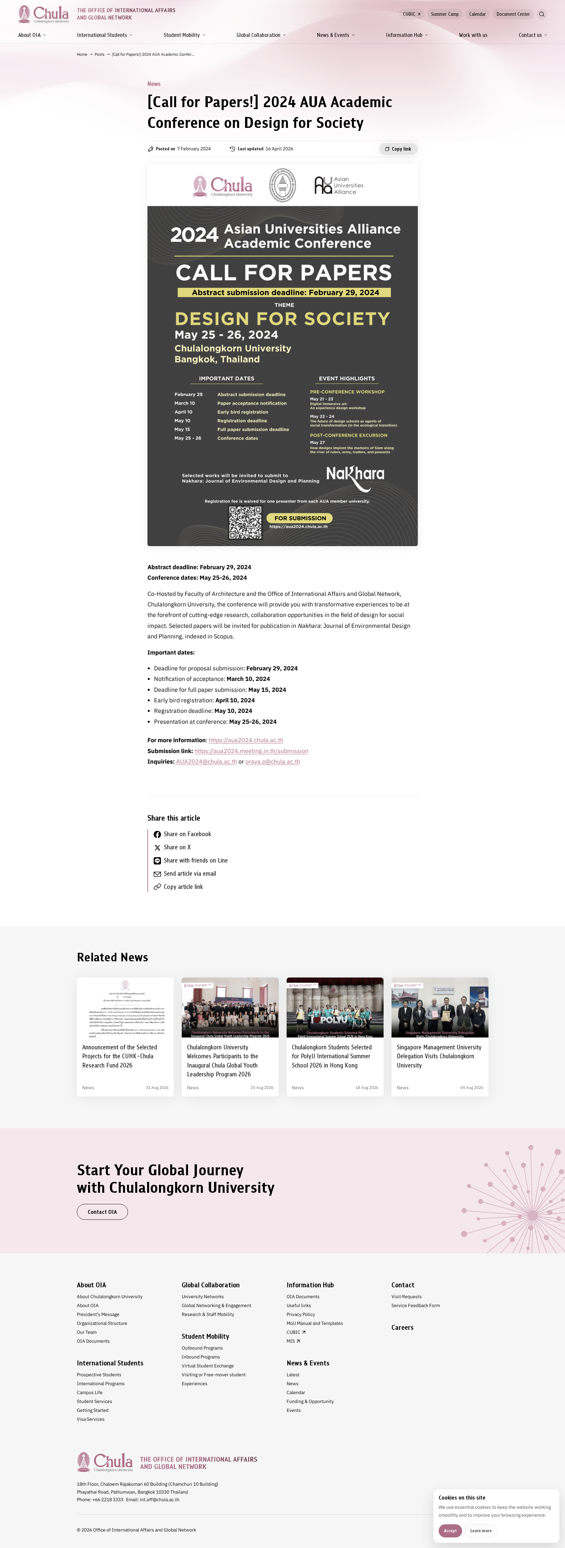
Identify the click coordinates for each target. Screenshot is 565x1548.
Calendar (477, 14)
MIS (291, 1341)
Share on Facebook (187, 834)
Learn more (481, 1530)
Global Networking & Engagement (216, 1305)
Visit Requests (407, 1297)
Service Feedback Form (416, 1305)
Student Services (94, 1401)
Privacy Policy (301, 1314)
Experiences (194, 1384)
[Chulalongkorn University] (167, 1462)
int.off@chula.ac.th (159, 1500)
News (292, 1384)
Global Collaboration (258, 35)
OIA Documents (93, 1341)
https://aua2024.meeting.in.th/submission (251, 751)
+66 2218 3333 (107, 1500)
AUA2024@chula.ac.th (206, 761)
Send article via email (190, 873)
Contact (403, 1285)
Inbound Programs (201, 1357)
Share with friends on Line (196, 860)
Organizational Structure (102, 1323)
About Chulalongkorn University (109, 1297)
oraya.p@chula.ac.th (272, 761)
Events (294, 1410)
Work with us (473, 35)
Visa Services (91, 1419)
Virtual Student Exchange (208, 1366)
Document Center (513, 14)
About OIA (29, 35)
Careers (403, 1327)
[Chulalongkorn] (43, 14)
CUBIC (409, 14)
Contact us (530, 35)
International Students (102, 35)
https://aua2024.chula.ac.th (246, 740)
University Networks (203, 1297)
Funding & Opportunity (310, 1401)
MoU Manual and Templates (315, 1323)
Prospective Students (99, 1375)
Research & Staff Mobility (208, 1314)
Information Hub (404, 35)
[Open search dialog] (542, 14)
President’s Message (98, 1314)
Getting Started (93, 1410)
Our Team (87, 1332)
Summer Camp (445, 14)
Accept (450, 1530)
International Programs (101, 1384)
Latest (293, 1375)
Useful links (299, 1305)
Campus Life (90, 1392)
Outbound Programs (202, 1348)
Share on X (177, 847)
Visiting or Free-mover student (214, 1375)
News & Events (333, 35)
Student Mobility (182, 35)
